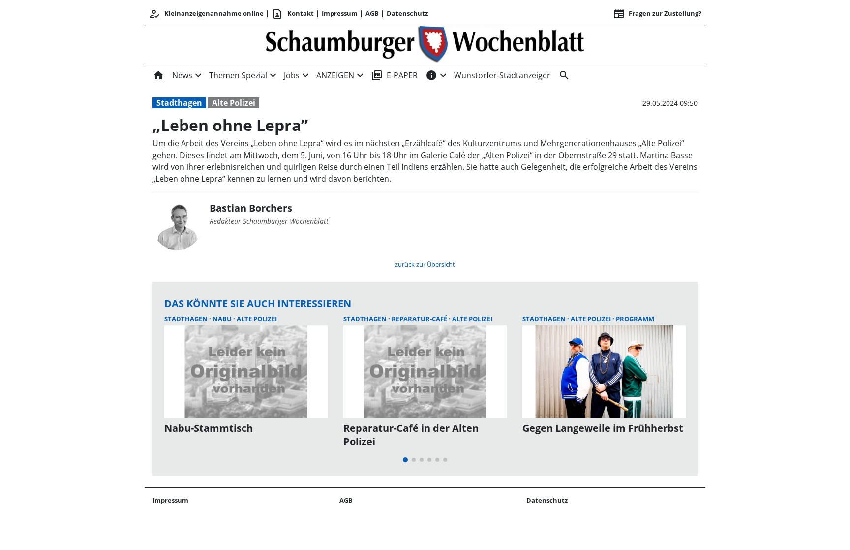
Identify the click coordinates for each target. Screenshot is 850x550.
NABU (222, 318)
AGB (372, 13)
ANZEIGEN (335, 75)
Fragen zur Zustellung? (657, 14)
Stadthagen (179, 102)
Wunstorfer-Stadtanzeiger (502, 75)
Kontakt (293, 14)
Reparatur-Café (420, 318)
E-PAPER (394, 75)
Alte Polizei (233, 102)
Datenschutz (407, 13)
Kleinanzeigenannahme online (206, 14)
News (182, 75)
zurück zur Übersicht (425, 264)
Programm (635, 318)
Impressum (340, 13)
